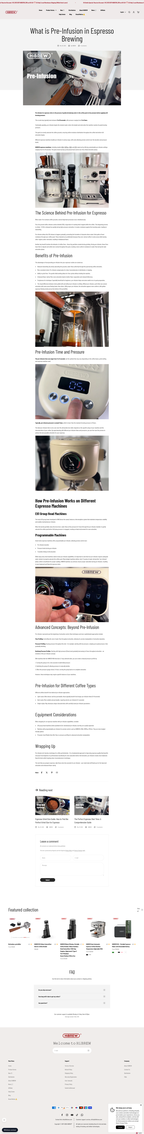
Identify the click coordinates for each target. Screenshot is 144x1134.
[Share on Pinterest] (52, 773)
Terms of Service (78, 850)
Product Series (50, 10)
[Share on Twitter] (47, 773)
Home (40, 10)
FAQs (125, 1077)
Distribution (72, 10)
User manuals (68, 1081)
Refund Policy (68, 1069)
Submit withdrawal (70, 1088)
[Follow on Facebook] (62, 1115)
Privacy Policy (68, 850)
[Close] (141, 1105)
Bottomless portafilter (14, 944)
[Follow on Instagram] (67, 1115)
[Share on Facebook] (42, 773)
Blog (70, 14)
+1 (125, 952)
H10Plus (66, 147)
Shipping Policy (69, 1073)
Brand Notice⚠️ (80, 14)
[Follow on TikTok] (77, 1115)
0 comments (84, 46)
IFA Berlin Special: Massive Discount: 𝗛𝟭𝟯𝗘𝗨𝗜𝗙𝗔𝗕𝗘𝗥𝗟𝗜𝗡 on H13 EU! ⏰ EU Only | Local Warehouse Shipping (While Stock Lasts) (105, 3)
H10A (62, 147)
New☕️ (62, 10)
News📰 (94, 10)
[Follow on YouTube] (72, 1115)
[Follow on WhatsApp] (82, 1115)
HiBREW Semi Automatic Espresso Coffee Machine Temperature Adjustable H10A (94, 946)
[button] (140, 1133)
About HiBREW (83, 10)
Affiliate (103, 10)
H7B (76, 147)
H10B (70, 147)
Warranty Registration (71, 1077)
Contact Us (127, 1069)
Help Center (62, 14)
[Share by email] (57, 773)
